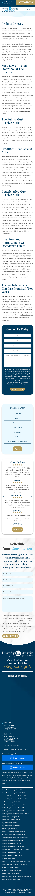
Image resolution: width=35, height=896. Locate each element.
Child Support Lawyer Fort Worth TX (13, 810)
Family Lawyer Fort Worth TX (10, 828)
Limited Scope (17, 437)
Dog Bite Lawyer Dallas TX (10, 822)
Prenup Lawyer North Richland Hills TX (13, 855)
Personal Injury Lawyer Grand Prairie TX (14, 846)
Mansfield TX (24, 749)
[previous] (3, 496)
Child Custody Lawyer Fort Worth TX (13, 807)
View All (17, 449)
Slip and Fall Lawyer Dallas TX (10, 867)
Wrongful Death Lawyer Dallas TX (12, 879)
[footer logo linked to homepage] (17, 654)
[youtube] (25, 676)
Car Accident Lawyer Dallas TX (11, 802)
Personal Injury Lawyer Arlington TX (13, 840)
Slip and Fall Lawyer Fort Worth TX (12, 870)
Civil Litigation (17, 427)
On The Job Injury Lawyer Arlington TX (13, 834)
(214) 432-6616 (9, 736)
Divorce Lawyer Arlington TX (10, 816)
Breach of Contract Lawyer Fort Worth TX (14, 796)
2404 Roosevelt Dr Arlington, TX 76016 (10, 728)
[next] (31, 496)
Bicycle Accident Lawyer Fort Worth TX (13, 793)
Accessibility (14, 892)
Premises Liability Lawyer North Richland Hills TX (16, 849)
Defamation (17, 432)
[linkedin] (9, 676)
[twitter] (16, 676)
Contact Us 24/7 (17, 663)
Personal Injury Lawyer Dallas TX (12, 843)
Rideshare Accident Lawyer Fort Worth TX (14, 864)
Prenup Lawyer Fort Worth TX (11, 852)
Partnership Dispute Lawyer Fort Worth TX (15, 837)
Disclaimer (22, 892)
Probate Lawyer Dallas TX (9, 858)
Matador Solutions (24, 891)
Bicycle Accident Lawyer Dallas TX (12, 790)
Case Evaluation (17, 660)
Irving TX (14, 749)
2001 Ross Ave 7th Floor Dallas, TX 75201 (11, 739)
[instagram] (19, 676)
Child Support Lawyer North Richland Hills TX (15, 813)
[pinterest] (22, 676)
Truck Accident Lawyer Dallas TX (11, 873)
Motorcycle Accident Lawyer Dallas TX (13, 831)
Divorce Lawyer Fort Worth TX (11, 819)
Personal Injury (17, 418)
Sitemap (6, 892)
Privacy (29, 892)
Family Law (17, 413)
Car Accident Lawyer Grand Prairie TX (13, 804)
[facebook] (12, 676)
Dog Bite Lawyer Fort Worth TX (11, 825)
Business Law (17, 423)
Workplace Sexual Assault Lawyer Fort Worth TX (16, 876)
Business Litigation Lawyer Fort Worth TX (14, 799)
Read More (17, 529)
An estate (4, 28)
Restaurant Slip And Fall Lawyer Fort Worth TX (16, 861)
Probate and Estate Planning (17, 441)
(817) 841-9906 (26, 2)
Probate (4, 44)
